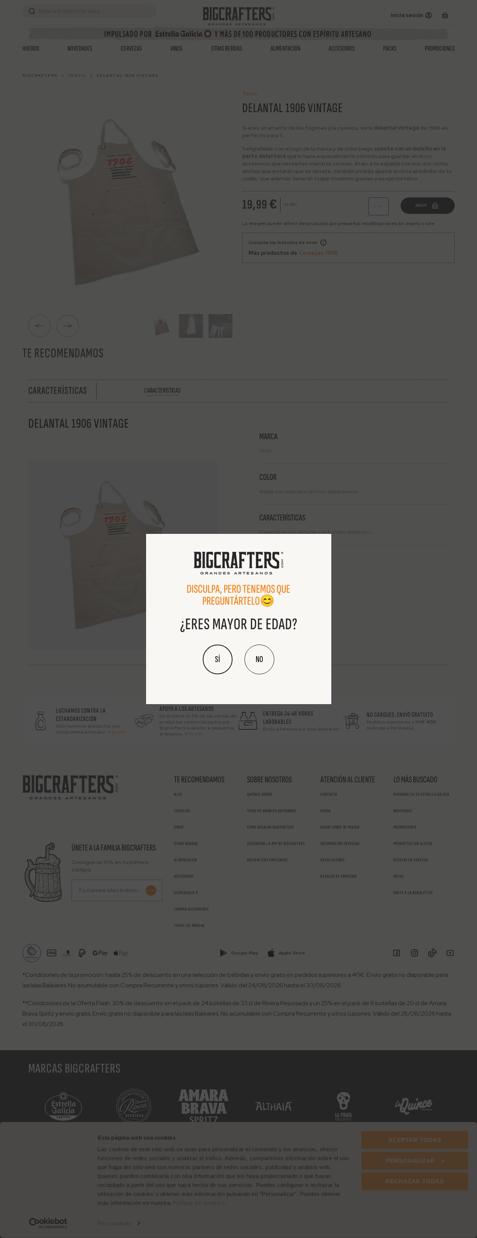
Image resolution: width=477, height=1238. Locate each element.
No (259, 659)
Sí (217, 659)
